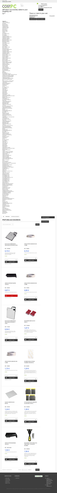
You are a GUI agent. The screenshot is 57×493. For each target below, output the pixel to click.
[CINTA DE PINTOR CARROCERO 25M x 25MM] (30, 275)
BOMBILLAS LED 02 (5, 174)
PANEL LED (4, 170)
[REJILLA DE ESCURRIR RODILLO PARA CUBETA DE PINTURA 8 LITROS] (11, 236)
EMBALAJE (4, 211)
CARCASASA (4, 82)
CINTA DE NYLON (5, 67)
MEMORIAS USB (5, 103)
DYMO (3, 71)
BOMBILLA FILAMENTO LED (7, 171)
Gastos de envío (7, 480)
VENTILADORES (5, 195)
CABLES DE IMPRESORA (6, 157)
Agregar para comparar (8, 263)
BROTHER (4, 72)
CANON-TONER (5, 45)
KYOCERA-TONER (5, 48)
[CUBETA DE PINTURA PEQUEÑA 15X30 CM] (11, 275)
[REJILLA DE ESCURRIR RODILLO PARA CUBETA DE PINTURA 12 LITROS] (11, 313)
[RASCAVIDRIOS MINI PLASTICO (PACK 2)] (30, 313)
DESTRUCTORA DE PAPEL (7, 210)
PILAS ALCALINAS (5, 160)
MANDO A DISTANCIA (6, 97)
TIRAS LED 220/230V (6, 172)
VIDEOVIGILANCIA (5, 197)
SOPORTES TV (5, 84)
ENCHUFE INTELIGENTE (6, 114)
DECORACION (4, 201)
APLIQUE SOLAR (5, 189)
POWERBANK (4, 167)
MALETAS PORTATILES (6, 106)
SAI (3, 80)
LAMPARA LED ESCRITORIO (7, 203)
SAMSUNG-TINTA (5, 27)
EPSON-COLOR (5, 55)
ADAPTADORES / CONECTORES (8, 80)
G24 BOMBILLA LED (5, 181)
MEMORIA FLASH (5, 102)
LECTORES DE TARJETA (6, 99)
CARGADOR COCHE (6, 77)
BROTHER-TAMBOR (5, 41)
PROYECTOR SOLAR (6, 188)
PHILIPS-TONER (5, 65)
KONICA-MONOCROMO (6, 62)
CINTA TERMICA (5, 66)
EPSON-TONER (5, 54)
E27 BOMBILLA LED (5, 175)
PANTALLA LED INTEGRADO (7, 185)
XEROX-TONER (5, 57)
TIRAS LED (4, 171)
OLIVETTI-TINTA (5, 28)
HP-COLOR (4, 34)
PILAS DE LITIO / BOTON (6, 162)
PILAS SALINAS (5, 161)
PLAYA (3, 200)
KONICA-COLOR (5, 63)
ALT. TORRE (4, 87)
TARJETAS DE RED (5, 113)
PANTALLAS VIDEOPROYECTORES (8, 95)
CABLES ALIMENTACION (6, 155)
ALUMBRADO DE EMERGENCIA (8, 191)
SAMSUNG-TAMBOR (6, 38)
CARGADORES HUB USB (6, 101)
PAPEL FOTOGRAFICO (6, 209)
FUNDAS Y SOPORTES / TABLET (8, 75)
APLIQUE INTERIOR (5, 205)
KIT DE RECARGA (5, 69)
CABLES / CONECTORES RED (7, 152)
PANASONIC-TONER (6, 64)
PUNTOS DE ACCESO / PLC (7, 115)
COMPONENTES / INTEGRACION (8, 116)
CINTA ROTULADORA (6, 70)
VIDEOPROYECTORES (6, 147)
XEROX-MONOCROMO (6, 58)
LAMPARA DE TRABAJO (6, 192)
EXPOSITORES (5, 212)
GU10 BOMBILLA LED (6, 178)
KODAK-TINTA (5, 31)
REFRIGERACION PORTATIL (7, 108)
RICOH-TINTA (4, 30)
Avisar (12, 295)
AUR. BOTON (4, 91)
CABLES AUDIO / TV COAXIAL (7, 151)
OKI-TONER (4, 42)
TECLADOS (4, 116)
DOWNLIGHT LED (5, 182)
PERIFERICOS (4, 98)
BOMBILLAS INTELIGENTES (7, 184)
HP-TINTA (4, 23)
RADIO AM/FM (5, 93)
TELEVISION (4, 94)
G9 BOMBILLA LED (5, 178)
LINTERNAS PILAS (5, 165)
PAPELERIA (4, 207)
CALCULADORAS (5, 208)
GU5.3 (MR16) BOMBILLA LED (7, 177)
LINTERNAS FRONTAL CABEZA (7, 167)
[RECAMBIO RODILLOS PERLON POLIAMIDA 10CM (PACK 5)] (30, 353)
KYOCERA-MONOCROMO (7, 49)
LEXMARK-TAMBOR (6, 53)
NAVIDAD (4, 200)
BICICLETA (4, 213)
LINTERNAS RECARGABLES (7, 164)
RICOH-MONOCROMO (6, 60)
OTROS (3, 207)
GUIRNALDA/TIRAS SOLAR (7, 190)
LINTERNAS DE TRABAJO (6, 166)
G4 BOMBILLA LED (5, 179)
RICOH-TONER (5, 59)
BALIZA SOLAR (5, 189)
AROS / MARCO (5, 182)
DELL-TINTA (4, 29)
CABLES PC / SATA (5, 156)
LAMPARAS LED (5, 202)
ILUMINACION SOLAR (6, 187)
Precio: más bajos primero (7, 224)
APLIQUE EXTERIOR (6, 206)
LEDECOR (4, 196)
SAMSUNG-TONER (5, 36)
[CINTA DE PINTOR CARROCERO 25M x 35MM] (11, 353)
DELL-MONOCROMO (6, 47)
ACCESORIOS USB (5, 98)
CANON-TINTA (5, 25)
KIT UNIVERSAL (5, 69)
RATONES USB (5, 109)
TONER (3, 32)
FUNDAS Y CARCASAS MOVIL (7, 76)
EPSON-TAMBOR (5, 56)
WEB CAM (4, 100)
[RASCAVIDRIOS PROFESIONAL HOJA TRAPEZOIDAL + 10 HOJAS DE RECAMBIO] (30, 435)
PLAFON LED (4, 186)
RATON (3, 109)
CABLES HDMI (4, 153)
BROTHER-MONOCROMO (7, 40)
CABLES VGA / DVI (5, 154)
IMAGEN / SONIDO (5, 136)
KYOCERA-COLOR (5, 50)
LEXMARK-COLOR (5, 52)
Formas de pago (7, 479)
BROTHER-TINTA (5, 25)
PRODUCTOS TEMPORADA (7, 199)
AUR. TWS (4, 89)
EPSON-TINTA (4, 24)
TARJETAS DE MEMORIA (6, 104)
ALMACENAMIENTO (6, 121)
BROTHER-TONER (5, 39)
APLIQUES (4, 204)
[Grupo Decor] (10, 6)
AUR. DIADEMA (5, 90)
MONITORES (4, 92)
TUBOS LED (4, 169)
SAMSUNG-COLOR (5, 37)
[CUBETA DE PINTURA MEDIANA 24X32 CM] (11, 435)
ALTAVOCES (4, 85)
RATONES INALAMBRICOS (7, 110)
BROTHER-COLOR (5, 40)
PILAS (3, 160)
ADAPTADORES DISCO (6, 83)
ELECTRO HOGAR (5, 194)
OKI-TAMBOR (4, 44)
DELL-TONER (4, 46)
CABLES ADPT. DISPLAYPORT (7, 158)
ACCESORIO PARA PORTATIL (7, 125)
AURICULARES (5, 88)
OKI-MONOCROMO (6, 43)
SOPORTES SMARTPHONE (7, 79)
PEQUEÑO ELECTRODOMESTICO (8, 198)
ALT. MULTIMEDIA (5, 87)
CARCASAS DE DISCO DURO (7, 81)
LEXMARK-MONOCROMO (7, 51)
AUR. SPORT (4, 91)
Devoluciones (7, 481)
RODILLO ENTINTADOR (6, 68)
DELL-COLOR (4, 47)
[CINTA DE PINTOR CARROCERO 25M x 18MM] (30, 236)
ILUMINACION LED (5, 168)
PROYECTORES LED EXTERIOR (7, 183)
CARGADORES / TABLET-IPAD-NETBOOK (9, 74)
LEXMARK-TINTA (5, 26)
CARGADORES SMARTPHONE (7, 78)
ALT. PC (3, 86)
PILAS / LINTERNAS (5, 159)
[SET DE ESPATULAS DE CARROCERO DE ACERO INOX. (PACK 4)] (30, 394)
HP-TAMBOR (4, 35)
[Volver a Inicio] (3, 216)
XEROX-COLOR (5, 58)
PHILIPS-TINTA (5, 29)
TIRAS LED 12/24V (5, 173)
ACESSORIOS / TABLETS (6, 73)
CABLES (3, 150)
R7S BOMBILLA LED (5, 180)
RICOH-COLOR (5, 61)
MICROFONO (4, 96)
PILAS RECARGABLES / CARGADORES (9, 163)
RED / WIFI (4, 112)
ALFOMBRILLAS (5, 111)
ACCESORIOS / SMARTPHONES (8, 76)
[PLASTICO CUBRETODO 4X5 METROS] (11, 394)
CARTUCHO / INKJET (6, 22)
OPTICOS (4, 105)
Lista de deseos (45, 217)
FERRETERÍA (8, 216)
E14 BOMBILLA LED (5, 176)
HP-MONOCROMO (5, 33)
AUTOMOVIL (4, 211)
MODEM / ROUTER (5, 132)
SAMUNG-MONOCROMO (7, 36)
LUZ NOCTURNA (5, 193)
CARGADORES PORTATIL (6, 107)
